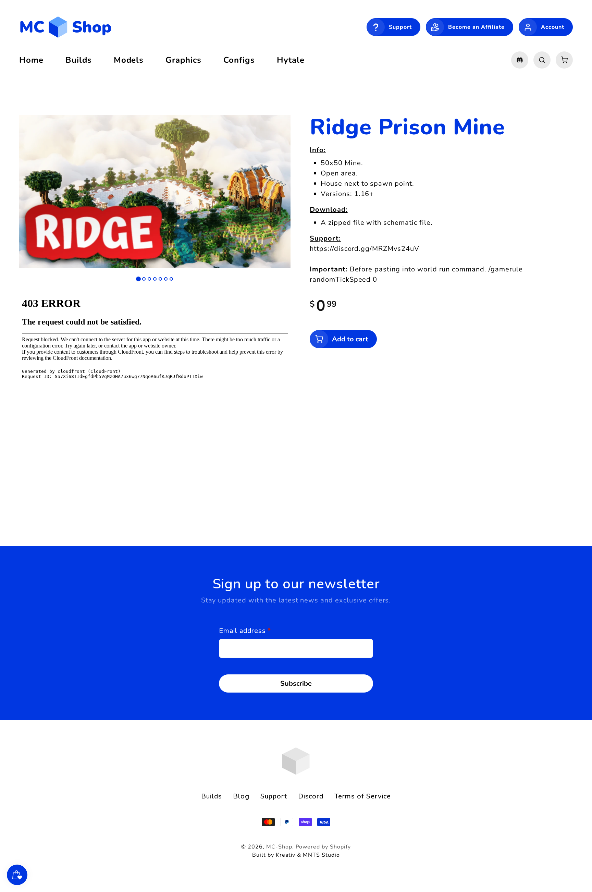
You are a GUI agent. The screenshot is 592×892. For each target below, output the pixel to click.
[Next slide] (275, 195)
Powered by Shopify (323, 847)
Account (552, 27)
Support (400, 27)
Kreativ (286, 855)
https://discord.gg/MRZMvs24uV (364, 248)
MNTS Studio (321, 855)
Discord (311, 796)
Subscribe (296, 683)
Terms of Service (362, 796)
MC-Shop (279, 847)
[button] (542, 60)
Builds (211, 796)
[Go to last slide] (35, 195)
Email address (245, 630)
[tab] (138, 279)
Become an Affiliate (476, 27)
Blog (241, 796)
